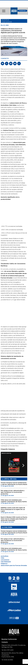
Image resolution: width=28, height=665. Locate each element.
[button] (2, 63)
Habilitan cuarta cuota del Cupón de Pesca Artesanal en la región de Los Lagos (13, 509)
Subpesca (4, 563)
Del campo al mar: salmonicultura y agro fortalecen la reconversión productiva (12, 492)
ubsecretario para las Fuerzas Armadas (14, 565)
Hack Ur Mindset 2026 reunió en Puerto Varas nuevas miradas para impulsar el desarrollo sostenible (14, 518)
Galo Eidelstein (6, 561)
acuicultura (4, 556)
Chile (2, 558)
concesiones (5, 560)
